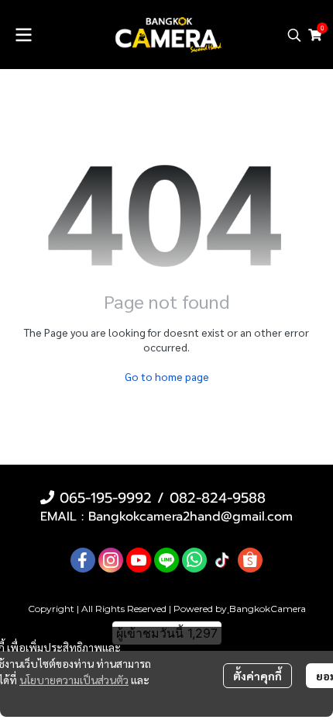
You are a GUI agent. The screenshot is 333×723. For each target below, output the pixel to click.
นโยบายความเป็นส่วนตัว (74, 680)
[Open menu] (23, 34)
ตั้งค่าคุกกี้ (257, 676)
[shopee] (250, 560)
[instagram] (110, 560)
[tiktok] (222, 560)
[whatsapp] (194, 560)
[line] (166, 560)
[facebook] (82, 560)
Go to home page (167, 376)
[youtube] (138, 560)
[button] (294, 35)
